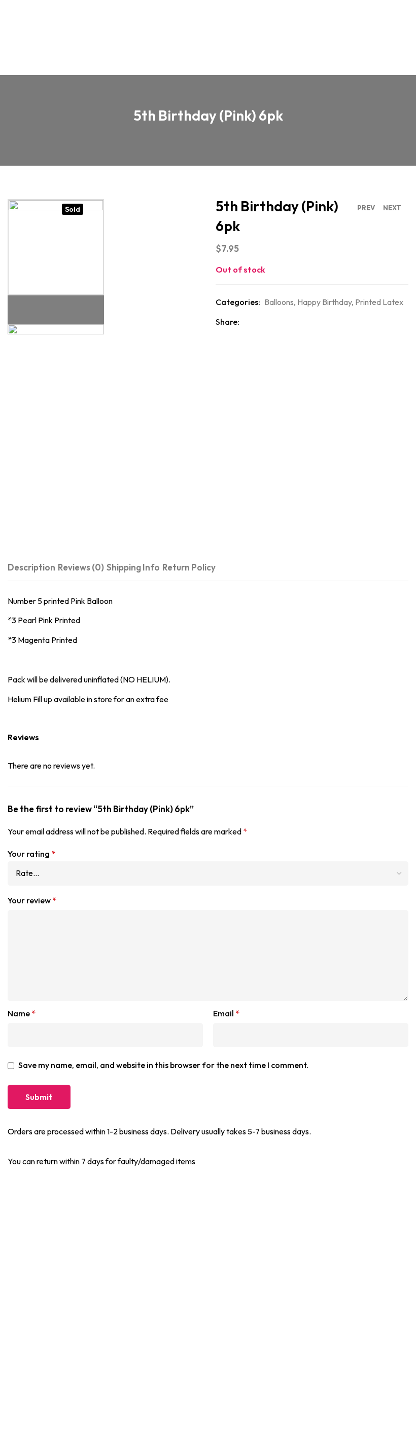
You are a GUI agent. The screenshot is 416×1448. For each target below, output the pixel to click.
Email (226, 1013)
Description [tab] (31, 567)
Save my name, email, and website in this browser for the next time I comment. (163, 1065)
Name (22, 1013)
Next (392, 208)
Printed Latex (379, 302)
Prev (366, 208)
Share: (227, 322)
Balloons (279, 302)
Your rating (31, 854)
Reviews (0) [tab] (81, 567)
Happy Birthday (324, 302)
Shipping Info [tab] (133, 567)
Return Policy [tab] (189, 567)
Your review (32, 900)
